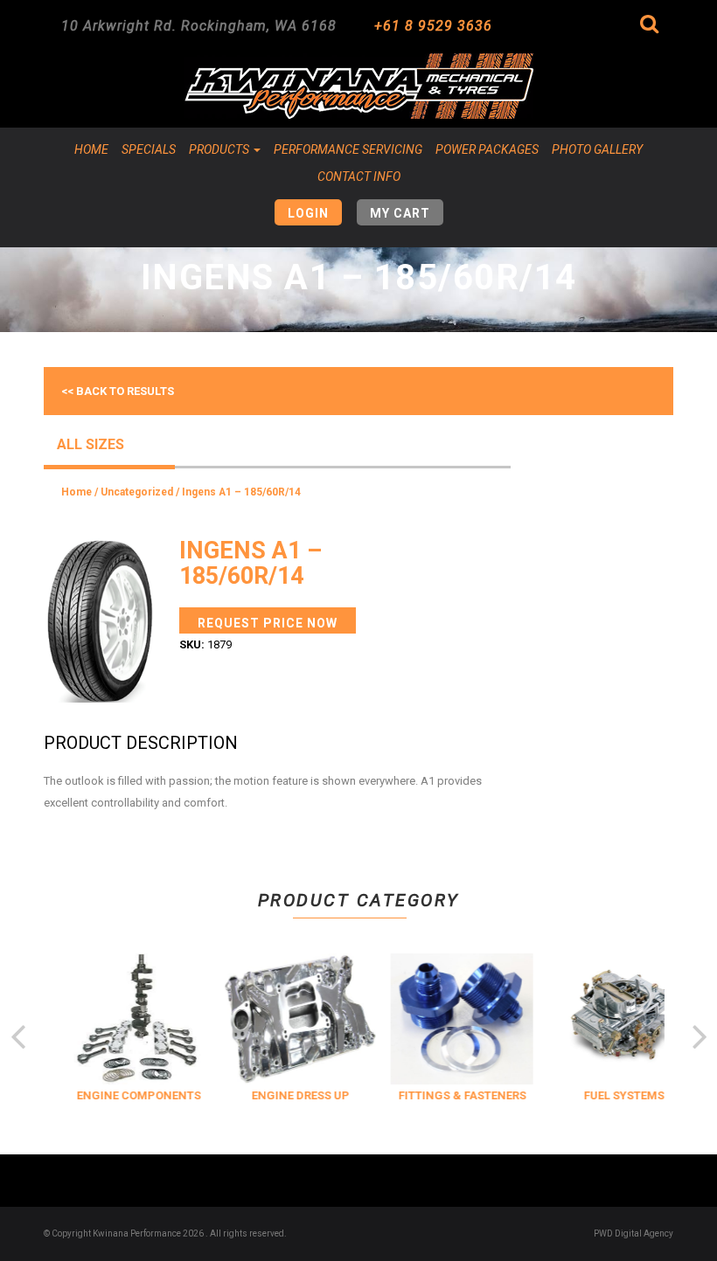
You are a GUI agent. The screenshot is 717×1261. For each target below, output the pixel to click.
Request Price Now (268, 623)
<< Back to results (117, 391)
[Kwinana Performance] (358, 86)
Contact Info (358, 177)
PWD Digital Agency (633, 1233)
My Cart (400, 213)
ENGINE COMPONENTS (135, 1095)
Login (308, 213)
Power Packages (487, 149)
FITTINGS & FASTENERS (459, 1095)
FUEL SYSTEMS (621, 1095)
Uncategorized (137, 492)
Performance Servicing (348, 149)
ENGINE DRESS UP (297, 1095)
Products (220, 149)
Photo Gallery (597, 149)
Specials (149, 149)
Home (91, 149)
